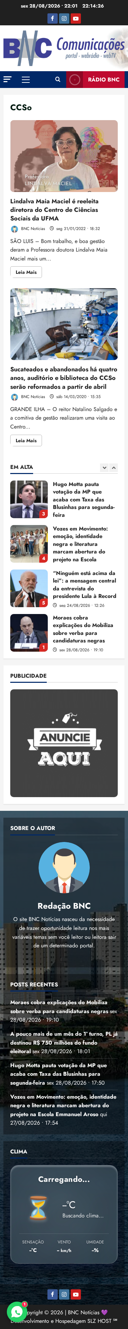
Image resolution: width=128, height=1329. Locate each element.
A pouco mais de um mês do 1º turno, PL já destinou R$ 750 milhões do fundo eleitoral (64, 1042)
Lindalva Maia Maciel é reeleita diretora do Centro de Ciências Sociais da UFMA (64, 156)
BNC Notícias (32, 229)
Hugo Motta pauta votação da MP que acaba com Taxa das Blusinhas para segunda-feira (29, 499)
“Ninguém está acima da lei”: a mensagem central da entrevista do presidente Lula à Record (29, 588)
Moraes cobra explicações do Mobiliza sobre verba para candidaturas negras (29, 633)
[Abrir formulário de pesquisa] (57, 79)
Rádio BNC (103, 80)
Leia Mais (29, 273)
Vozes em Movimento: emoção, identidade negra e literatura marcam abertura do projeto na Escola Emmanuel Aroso (29, 544)
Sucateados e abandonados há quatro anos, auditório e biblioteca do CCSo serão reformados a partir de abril (64, 324)
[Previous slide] (104, 467)
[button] (7, 79)
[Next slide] (113, 467)
